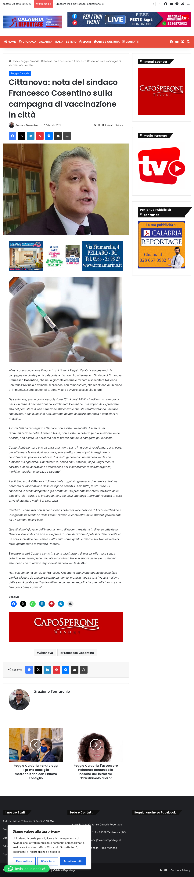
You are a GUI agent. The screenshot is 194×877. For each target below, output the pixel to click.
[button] (27, 868)
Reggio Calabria (30, 61)
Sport (86, 41)
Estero (71, 41)
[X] (21, 136)
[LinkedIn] (30, 136)
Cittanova (46, 653)
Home (11, 41)
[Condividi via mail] (58, 136)
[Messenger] (49, 136)
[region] (49, 847)
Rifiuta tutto (48, 861)
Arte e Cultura (108, 41)
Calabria (45, 41)
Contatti (132, 41)
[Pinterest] (40, 136)
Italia (59, 41)
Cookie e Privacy (180, 870)
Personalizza (24, 861)
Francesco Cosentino (78, 653)
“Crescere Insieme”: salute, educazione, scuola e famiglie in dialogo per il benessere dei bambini (111, 3)
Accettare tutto (72, 861)
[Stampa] (67, 136)
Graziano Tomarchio (27, 125)
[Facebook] (12, 136)
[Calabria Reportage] (32, 22)
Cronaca (29, 41)
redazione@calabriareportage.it (102, 840)
